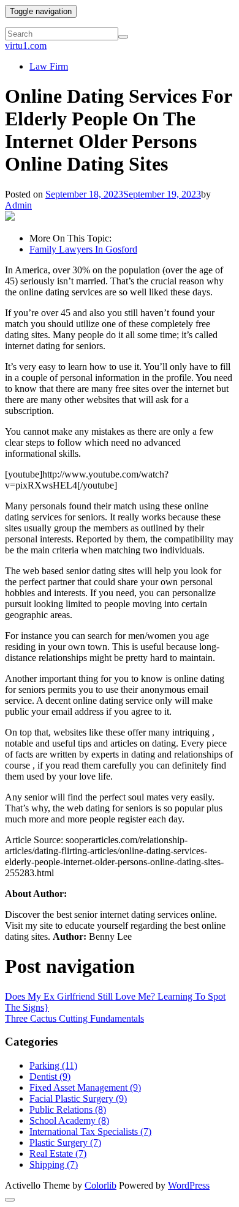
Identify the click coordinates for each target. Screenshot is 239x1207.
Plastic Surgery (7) (65, 1142)
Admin (18, 205)
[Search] (123, 37)
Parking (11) (53, 1065)
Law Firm (48, 66)
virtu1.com (26, 45)
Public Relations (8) (67, 1109)
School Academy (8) (69, 1120)
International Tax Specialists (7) (90, 1131)
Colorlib (100, 1185)
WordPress (189, 1185)
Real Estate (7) (57, 1153)
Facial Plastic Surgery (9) (78, 1098)
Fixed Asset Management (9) (85, 1087)
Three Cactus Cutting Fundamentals (74, 1018)
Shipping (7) (53, 1164)
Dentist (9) (49, 1076)
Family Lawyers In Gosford (83, 249)
